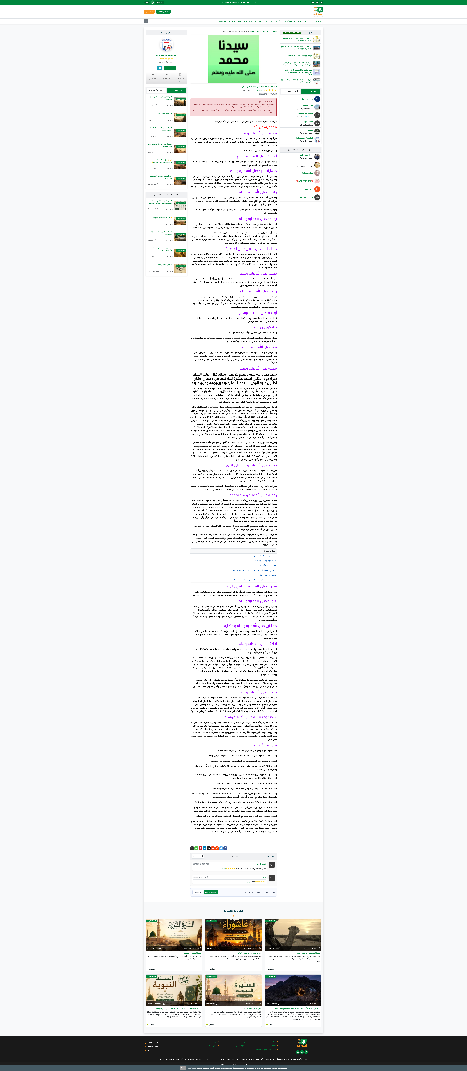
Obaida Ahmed (271, 1004)
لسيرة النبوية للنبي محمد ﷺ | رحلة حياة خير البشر (160, 98)
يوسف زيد (151, 168)
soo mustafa (210, 1004)
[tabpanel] (300, 119)
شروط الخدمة (241, 1042)
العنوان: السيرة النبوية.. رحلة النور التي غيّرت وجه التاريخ (160, 129)
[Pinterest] (200, 848)
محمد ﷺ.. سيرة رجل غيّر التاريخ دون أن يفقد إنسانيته (160, 145)
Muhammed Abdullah (292, 33)
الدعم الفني (272, 1046)
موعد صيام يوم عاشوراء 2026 (265, 561)
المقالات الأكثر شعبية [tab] (156, 90)
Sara (149, 152)
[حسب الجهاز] (152, 2)
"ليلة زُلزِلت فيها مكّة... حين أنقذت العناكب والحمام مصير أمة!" (254, 570)
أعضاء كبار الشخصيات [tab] (290, 91)
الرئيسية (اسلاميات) (302, 21)
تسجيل (196, 892)
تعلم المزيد (191, 1068)
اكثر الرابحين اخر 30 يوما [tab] (310, 91)
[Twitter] (221, 848)
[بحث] (146, 21)
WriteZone (151, 240)
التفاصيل (271, 969)
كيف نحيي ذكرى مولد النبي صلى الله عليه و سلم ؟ (161, 233)
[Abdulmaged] (272, 865)
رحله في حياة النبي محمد (164, 264)
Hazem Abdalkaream (154, 271)
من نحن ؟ (213, 1042)
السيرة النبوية (263, 21)
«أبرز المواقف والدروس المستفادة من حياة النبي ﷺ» (161, 177)
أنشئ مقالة (222, 21)
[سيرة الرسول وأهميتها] (174, 935)
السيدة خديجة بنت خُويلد (164, 113)
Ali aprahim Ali (152, 209)
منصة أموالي (317, 21)
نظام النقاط (212, 1046)
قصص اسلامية (235, 21)
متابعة (169, 68)
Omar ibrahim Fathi (154, 224)
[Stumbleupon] (213, 848)
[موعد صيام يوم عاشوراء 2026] (233, 935)
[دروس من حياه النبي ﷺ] (233, 990)
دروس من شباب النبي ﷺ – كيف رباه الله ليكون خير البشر (161, 249)
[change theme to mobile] (147, 2)
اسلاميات (265, 31)
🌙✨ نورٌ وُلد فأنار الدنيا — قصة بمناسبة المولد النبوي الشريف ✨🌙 (160, 161)
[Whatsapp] (196, 848)
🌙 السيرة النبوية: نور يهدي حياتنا (162, 217)
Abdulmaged (261, 864)
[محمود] (272, 878)
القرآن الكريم (287, 21)
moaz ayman (152, 105)
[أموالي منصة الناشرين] (318, 12)
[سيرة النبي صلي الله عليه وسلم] (293, 935)
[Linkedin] (204, 848)
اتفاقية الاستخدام (225, 2)
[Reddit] (217, 848)
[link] (166, 58)
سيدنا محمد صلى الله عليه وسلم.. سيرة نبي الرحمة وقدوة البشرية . (252, 580)
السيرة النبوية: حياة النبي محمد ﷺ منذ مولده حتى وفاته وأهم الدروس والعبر (160, 202)
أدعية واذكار (275, 21)
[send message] (159, 68)
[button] (192, 848)
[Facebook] (225, 848)
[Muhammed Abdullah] (166, 44)
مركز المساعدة (250, 2)
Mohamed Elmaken (154, 948)
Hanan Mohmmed (153, 120)
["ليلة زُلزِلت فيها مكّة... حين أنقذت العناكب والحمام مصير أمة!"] (293, 990)
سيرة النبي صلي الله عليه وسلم (265, 556)
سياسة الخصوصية (238, 2)
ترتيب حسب (234, 856)
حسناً (183, 1068)
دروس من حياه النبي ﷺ (268, 575)
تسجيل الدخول (210, 892)
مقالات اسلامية (249, 21)
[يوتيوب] (313, 2)
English (159, 2)
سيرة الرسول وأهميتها (267, 565)
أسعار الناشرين (240, 1046)
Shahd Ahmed (152, 184)
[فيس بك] (321, 2)
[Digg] (209, 848)
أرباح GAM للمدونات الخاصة (266, 1050)
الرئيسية (274, 31)
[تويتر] (317, 2)
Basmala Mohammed (155, 1004)
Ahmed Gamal (152, 136)
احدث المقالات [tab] (177, 90)
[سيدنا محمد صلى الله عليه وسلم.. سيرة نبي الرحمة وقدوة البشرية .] (174, 990)
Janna (150, 256)
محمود (264, 877)
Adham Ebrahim (272, 948)
